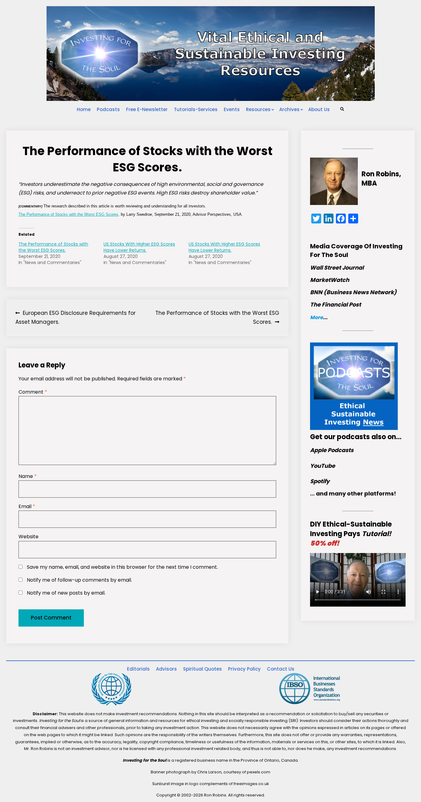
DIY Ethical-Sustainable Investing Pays (351, 533)
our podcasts (347, 437)
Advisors (166, 669)
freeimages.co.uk (251, 784)
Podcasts (108, 109)
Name (27, 476)
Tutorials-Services (196, 109)
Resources (258, 109)
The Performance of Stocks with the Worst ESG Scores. (53, 247)
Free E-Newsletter (147, 109)
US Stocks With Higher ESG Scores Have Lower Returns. (139, 247)
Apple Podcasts (332, 450)
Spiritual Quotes (202, 669)
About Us (319, 109)
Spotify (319, 481)
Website (28, 536)
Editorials (138, 669)
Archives (289, 109)
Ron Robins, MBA (381, 178)
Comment (32, 391)
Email (26, 506)
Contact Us (280, 669)
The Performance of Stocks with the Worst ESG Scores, (69, 214)
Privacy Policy (244, 669)
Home (84, 109)
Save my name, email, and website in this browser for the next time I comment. (122, 567)
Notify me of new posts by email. (66, 592)
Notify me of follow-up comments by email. (79, 579)
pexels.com (258, 772)
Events (232, 109)
